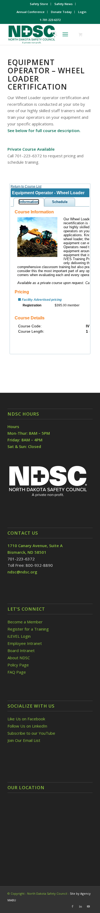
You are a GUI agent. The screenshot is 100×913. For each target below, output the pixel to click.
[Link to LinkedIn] (81, 906)
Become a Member (25, 621)
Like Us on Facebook (26, 718)
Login (82, 12)
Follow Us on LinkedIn (27, 726)
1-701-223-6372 (50, 20)
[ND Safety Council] (41, 34)
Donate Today (61, 12)
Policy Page (18, 664)
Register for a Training (28, 629)
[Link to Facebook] (73, 906)
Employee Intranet (24, 643)
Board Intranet (21, 650)
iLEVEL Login (19, 636)
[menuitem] (39, 4)
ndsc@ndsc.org (22, 571)
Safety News (63, 4)
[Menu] (65, 34)
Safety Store (39, 4)
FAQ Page (16, 672)
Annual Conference (31, 12)
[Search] (52, 34)
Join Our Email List (23, 740)
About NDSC (18, 657)
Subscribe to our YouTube (31, 733)
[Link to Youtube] (89, 906)
